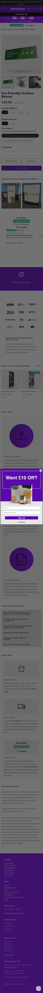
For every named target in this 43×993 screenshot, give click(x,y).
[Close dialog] (41, 470)
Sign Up (21, 518)
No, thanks (21, 522)
